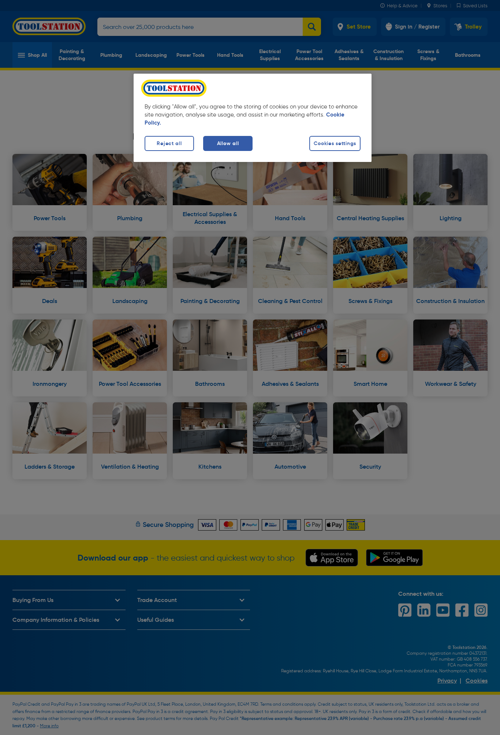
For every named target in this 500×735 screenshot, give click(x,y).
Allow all (228, 143)
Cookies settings (335, 143)
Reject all (169, 143)
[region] (253, 118)
